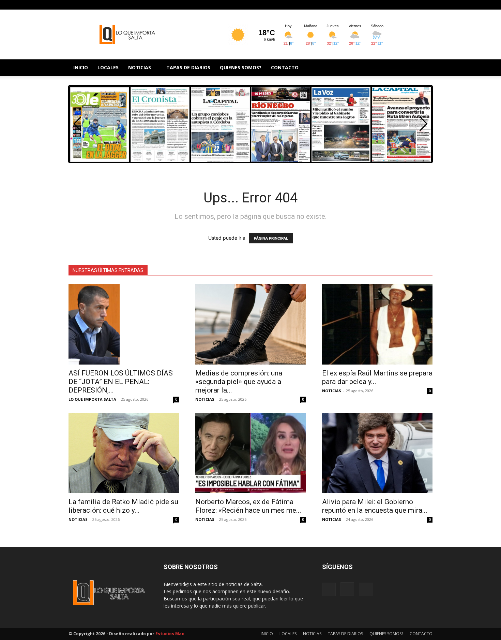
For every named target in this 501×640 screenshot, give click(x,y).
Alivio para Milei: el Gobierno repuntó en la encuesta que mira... (374, 506)
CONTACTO (285, 67)
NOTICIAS (139, 67)
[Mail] (427, 5)
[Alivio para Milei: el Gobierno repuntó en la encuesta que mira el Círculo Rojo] (377, 453)
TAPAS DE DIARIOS (188, 67)
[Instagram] (416, 5)
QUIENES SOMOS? (240, 67)
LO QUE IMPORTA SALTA (92, 399)
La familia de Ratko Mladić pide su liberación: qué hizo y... (123, 506)
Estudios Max (169, 634)
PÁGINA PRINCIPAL (271, 238)
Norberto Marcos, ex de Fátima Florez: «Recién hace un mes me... (248, 506)
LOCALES (108, 67)
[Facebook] (405, 5)
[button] (423, 123)
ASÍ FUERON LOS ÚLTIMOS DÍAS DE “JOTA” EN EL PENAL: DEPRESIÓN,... (121, 381)
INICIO (80, 67)
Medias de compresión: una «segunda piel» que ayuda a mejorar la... (238, 381)
